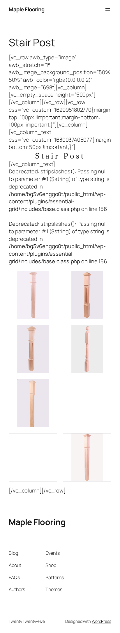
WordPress (101, 621)
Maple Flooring (26, 9)
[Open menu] (107, 9)
